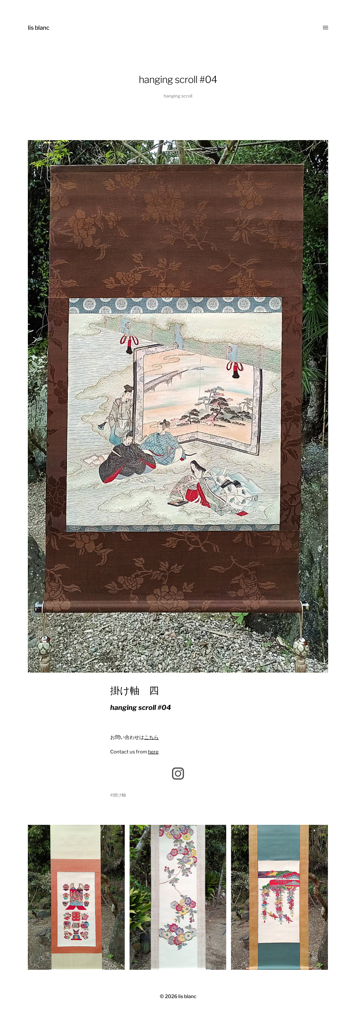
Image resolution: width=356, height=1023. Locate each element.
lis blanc (38, 27)
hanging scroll (178, 95)
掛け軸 (119, 794)
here (153, 752)
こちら (151, 737)
